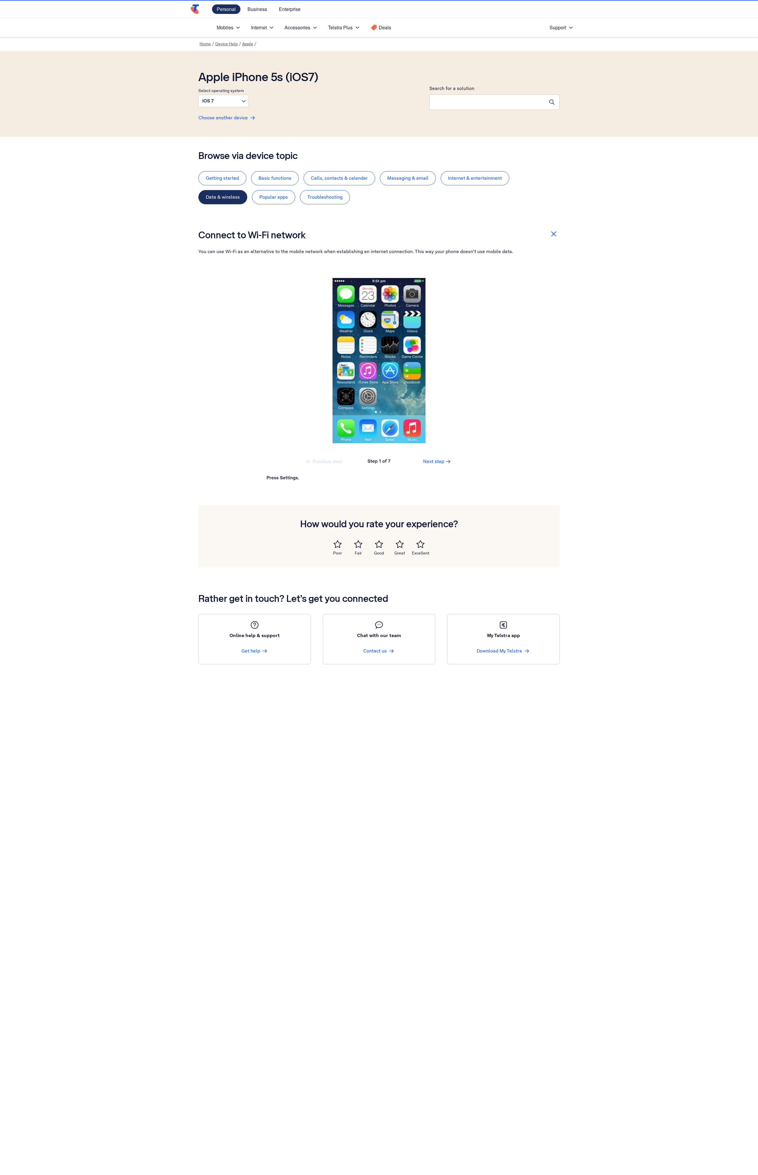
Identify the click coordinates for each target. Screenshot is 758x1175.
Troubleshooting (325, 197)
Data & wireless (223, 197)
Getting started (222, 178)
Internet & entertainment (475, 178)
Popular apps (273, 197)
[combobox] (487, 102)
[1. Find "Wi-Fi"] (379, 360)
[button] (223, 101)
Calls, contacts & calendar (339, 178)
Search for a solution (451, 88)
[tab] (222, 178)
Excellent (420, 553)
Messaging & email (407, 178)
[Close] (554, 234)
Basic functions (274, 178)
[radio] (337, 544)
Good (379, 553)
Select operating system (221, 90)
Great (399, 553)
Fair (358, 553)
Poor (337, 553)
